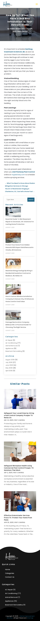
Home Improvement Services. (21, 617)
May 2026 (9, 368)
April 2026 (9, 371)
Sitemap (30, 618)
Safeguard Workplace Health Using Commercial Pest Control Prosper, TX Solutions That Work (19, 468)
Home (7, 569)
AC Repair (9, 340)
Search (30, 200)
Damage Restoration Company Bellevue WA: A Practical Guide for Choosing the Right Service (18, 324)
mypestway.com (18, 174)
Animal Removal (11, 346)
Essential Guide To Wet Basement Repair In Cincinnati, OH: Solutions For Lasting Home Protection (20, 221)
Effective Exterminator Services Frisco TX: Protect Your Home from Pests (18, 517)
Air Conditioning (11, 343)
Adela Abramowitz (17, 29)
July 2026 (9, 362)
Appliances (9, 348)
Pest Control (22, 31)
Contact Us (9, 577)
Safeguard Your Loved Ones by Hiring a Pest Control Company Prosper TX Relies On (19, 415)
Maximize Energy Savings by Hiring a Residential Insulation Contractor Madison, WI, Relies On (19, 273)
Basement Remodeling (14, 351)
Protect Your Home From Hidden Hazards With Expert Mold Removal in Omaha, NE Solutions (19, 247)
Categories (9, 573)
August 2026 (10, 360)
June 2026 (9, 365)
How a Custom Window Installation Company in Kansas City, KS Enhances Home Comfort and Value (20, 299)
